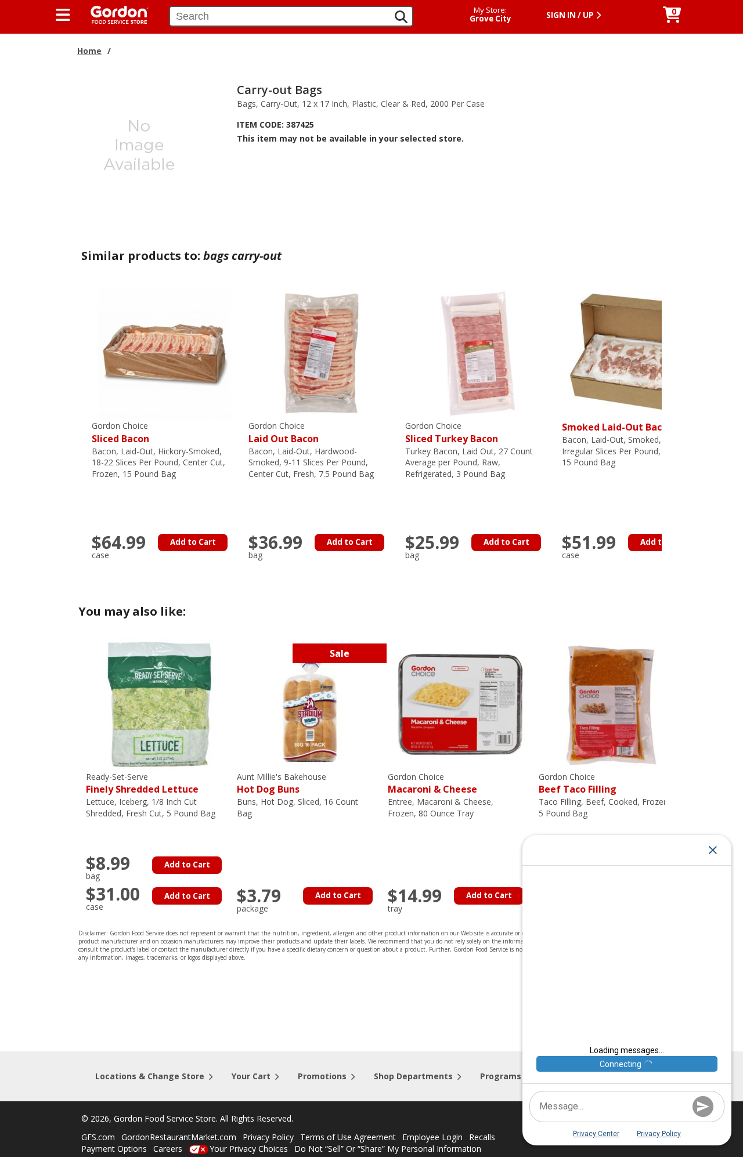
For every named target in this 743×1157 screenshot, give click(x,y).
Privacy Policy (268, 1136)
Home (89, 50)
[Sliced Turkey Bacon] (477, 352)
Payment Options (114, 1148)
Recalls (482, 1136)
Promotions (322, 1076)
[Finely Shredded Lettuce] (158, 703)
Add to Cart (193, 542)
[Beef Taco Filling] (611, 703)
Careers (167, 1148)
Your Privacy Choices (249, 1148)
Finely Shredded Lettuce (142, 783)
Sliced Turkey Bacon (451, 432)
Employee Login (432, 1136)
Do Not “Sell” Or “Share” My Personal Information (387, 1148)
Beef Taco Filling (577, 783)
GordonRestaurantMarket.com (178, 1136)
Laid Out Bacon (283, 432)
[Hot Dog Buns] (309, 703)
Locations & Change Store (149, 1076)
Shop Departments (413, 1076)
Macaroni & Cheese (432, 783)
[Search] (401, 16)
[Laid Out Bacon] (321, 352)
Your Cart (251, 1076)
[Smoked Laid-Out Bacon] (634, 352)
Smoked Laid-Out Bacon (617, 427)
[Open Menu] (63, 15)
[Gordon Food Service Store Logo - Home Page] (113, 13)
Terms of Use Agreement (348, 1136)
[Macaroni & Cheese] (460, 703)
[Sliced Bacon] (164, 352)
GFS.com (98, 1136)
